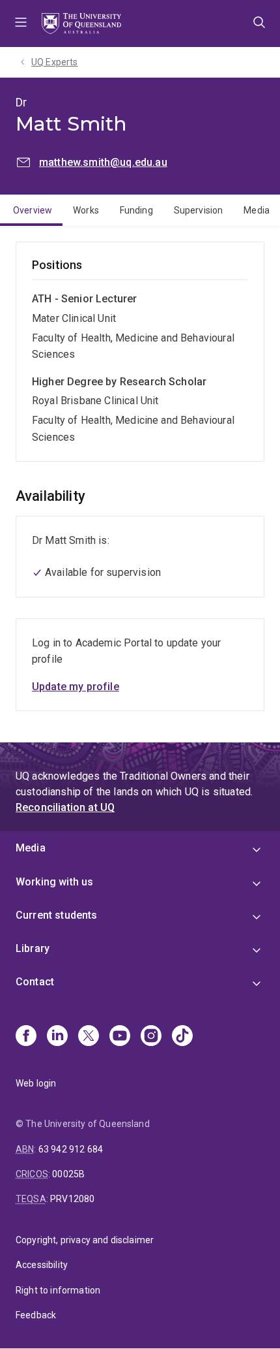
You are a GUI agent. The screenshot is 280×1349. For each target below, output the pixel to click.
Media (257, 210)
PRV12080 (72, 1199)
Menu (21, 23)
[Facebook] (26, 1037)
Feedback (36, 1315)
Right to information (58, 1290)
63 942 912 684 (70, 1149)
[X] (88, 1037)
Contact (35, 982)
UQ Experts (54, 62)
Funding (136, 210)
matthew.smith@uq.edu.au (103, 162)
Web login (36, 1083)
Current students (57, 915)
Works (86, 210)
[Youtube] (119, 1037)
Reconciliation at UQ (65, 807)
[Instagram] (151, 1037)
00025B (68, 1174)
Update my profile (75, 686)
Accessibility (42, 1265)
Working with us (54, 882)
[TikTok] (182, 1037)
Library (32, 948)
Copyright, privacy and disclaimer (85, 1240)
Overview (32, 210)
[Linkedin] (57, 1037)
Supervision (198, 210)
